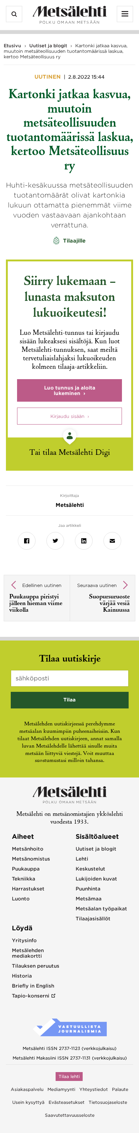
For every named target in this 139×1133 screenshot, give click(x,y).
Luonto (21, 899)
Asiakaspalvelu (27, 1089)
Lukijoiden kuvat (96, 879)
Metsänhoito (27, 849)
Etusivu (12, 45)
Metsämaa (89, 899)
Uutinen (48, 77)
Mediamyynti (61, 1089)
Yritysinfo (24, 940)
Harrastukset (28, 889)
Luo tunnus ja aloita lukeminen (69, 390)
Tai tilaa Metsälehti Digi (69, 453)
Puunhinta (88, 889)
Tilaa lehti (69, 1076)
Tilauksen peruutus (35, 966)
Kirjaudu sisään (67, 416)
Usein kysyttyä (28, 1102)
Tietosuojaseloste (108, 1102)
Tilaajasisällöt (93, 918)
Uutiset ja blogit (48, 45)
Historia (22, 976)
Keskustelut (90, 869)
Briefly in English (33, 986)
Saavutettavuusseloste (70, 1115)
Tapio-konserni (30, 996)
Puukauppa (26, 869)
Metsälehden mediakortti (28, 953)
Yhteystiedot (93, 1089)
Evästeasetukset (67, 1102)
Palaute (120, 1089)
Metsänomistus (31, 859)
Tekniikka (23, 879)
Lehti (82, 859)
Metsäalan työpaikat (101, 908)
